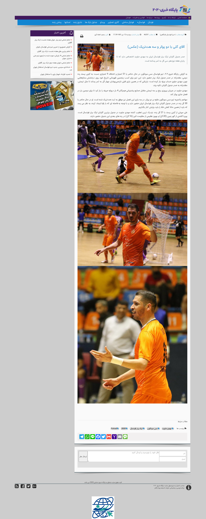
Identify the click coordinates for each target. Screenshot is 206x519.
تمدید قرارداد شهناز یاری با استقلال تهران (55, 74)
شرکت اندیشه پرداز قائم (162, 488)
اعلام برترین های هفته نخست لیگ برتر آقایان (53, 51)
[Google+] (34, 487)
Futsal (114, 428)
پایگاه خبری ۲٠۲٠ (159, 486)
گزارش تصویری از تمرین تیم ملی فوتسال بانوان (53, 47)
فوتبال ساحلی (128, 22)
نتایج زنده (77, 22)
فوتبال (128, 17)
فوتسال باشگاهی (166, 34)
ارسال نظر (83, 456)
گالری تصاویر (113, 22)
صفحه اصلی (182, 17)
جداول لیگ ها (91, 22)
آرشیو (164, 17)
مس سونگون (152, 428)
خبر (174, 34)
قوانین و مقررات (139, 17)
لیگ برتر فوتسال (136, 428)
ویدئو (102, 22)
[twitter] (28, 487)
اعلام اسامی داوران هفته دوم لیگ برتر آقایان (54, 63)
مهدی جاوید (167, 428)
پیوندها (157, 17)
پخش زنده (57, 22)
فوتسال (141, 22)
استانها (67, 22)
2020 (123, 428)
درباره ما (149, 17)
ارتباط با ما (172, 17)
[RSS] (17, 487)
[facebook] (23, 487)
